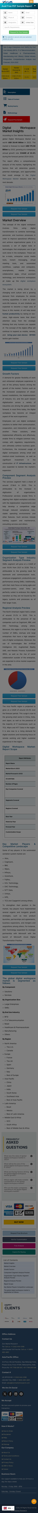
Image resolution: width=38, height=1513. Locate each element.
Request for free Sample (19, 32)
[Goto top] (34, 1501)
